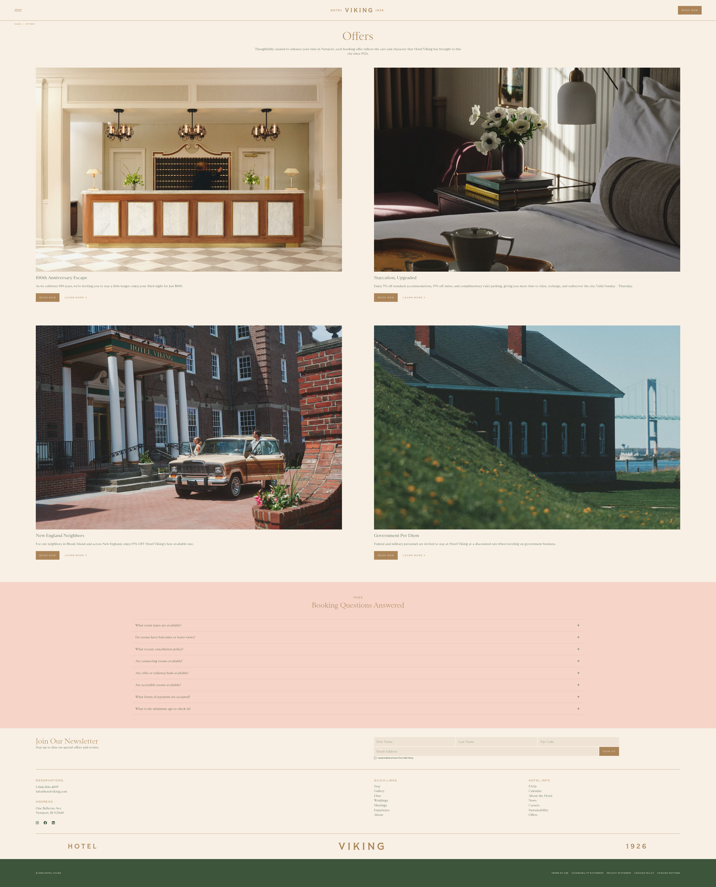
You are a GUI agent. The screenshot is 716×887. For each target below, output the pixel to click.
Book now (47, 297)
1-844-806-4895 (47, 787)
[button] (18, 10)
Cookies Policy (644, 873)
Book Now (690, 10)
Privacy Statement (619, 873)
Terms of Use (560, 873)
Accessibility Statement (587, 873)
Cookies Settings (668, 873)
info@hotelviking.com (51, 791)
